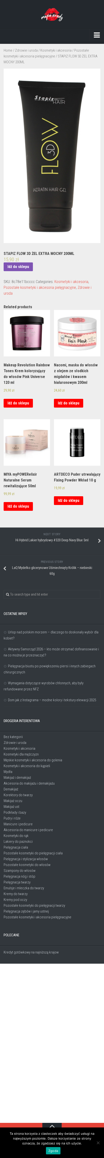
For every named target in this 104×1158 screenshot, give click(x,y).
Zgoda (53, 1151)
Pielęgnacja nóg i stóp (19, 876)
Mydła (8, 772)
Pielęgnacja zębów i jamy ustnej (26, 911)
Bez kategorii (13, 737)
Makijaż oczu (13, 801)
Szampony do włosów (20, 870)
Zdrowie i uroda (26, 50)
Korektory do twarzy (18, 795)
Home (8, 50)
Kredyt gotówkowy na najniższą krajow (31, 952)
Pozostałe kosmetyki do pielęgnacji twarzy (34, 905)
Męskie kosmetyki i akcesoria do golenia (33, 760)
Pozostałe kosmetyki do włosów (27, 865)
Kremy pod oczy (15, 900)
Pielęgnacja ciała (16, 847)
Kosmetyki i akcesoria (56, 50)
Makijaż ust (11, 806)
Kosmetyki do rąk (16, 836)
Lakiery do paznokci (18, 841)
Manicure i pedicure (18, 824)
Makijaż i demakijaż (17, 777)
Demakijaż (11, 789)
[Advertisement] (52, 1043)
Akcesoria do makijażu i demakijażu (29, 783)
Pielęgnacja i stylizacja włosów (26, 859)
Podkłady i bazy (15, 812)
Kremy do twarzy (16, 894)
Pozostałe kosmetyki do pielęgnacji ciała (33, 853)
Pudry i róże (12, 818)
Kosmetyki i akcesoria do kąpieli (27, 766)
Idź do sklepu (18, 266)
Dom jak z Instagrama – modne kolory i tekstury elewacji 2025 (52, 700)
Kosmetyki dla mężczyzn (21, 754)
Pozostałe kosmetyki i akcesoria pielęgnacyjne (40, 287)
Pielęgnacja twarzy (17, 882)
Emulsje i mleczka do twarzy (24, 888)
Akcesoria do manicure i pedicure (28, 830)
